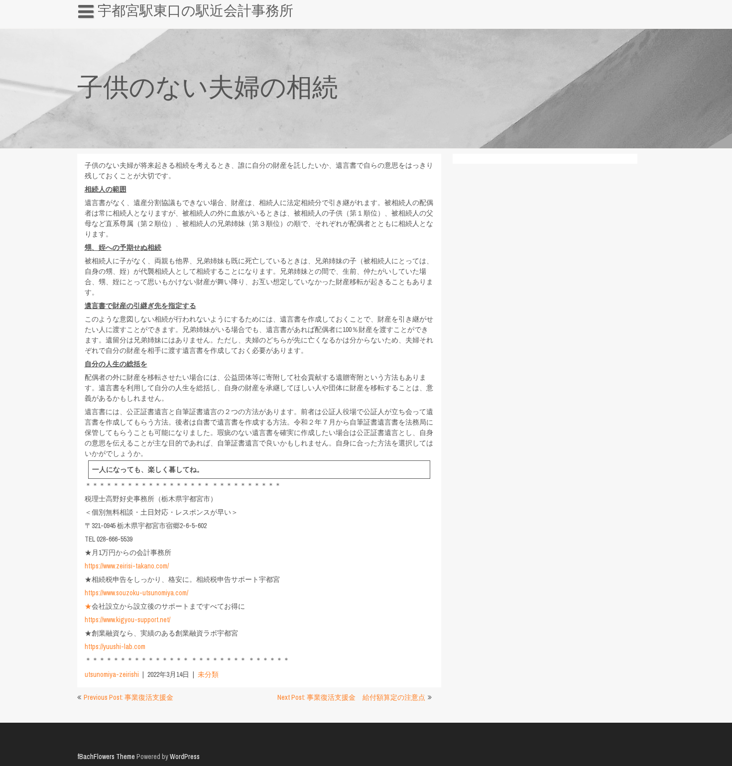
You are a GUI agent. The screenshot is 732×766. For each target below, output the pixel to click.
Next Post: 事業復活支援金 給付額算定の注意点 (351, 697)
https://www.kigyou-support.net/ (127, 619)
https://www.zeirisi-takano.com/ (127, 565)
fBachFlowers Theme (106, 756)
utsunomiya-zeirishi (112, 674)
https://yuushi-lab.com (115, 646)
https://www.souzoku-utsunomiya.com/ (136, 592)
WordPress (185, 756)
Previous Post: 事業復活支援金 (128, 697)
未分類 (208, 674)
